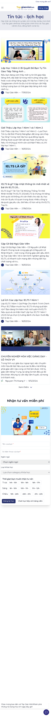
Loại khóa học (7, 467)
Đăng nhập (43, 8)
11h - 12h (35, 488)
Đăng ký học (8, 501)
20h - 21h (27, 494)
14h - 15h (13, 483)
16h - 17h (36, 483)
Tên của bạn (7, 444)
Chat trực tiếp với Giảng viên (30, 501)
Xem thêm (24, 387)
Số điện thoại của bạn (11, 452)
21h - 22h (39, 494)
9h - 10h (13, 488)
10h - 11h (24, 488)
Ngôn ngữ (5, 457)
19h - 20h (14, 494)
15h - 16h (24, 483)
